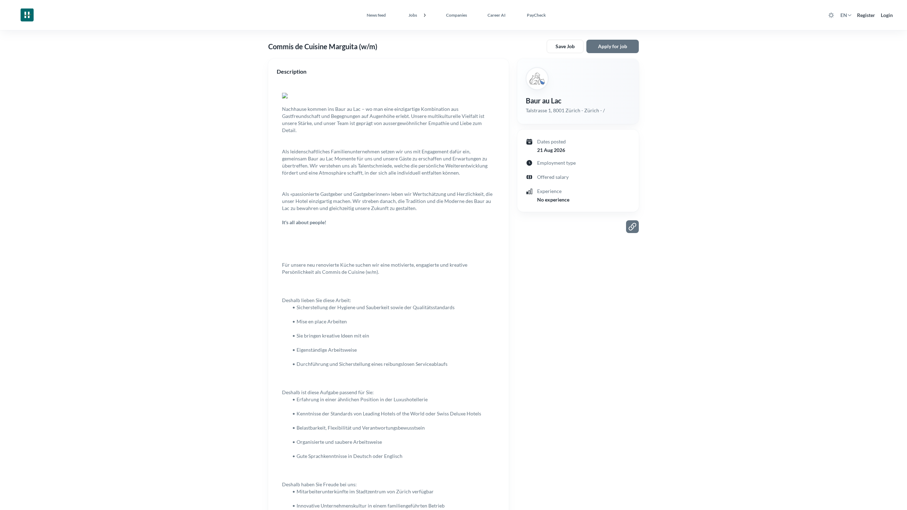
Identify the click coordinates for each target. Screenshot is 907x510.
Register (866, 15)
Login (887, 15)
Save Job (565, 46)
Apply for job (612, 46)
